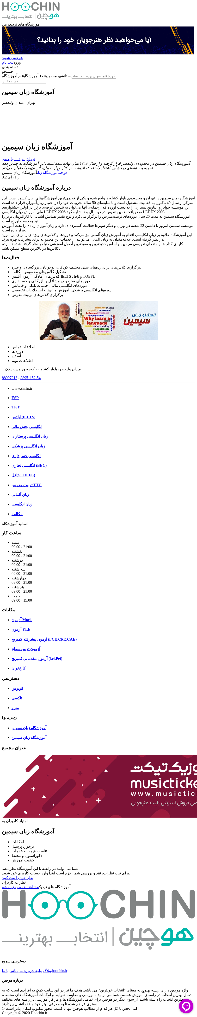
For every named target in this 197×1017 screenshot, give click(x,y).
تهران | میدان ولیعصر (18, 159)
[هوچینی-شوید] (98, 53)
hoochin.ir (59, 971)
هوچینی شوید (12, 58)
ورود (17, 62)
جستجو (7, 71)
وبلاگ (47, 971)
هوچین (63, 173)
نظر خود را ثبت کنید (17, 878)
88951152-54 (30, 378)
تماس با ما (10, 971)
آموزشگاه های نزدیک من (21, 24)
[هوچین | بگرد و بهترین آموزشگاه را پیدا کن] (31, 20)
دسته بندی (10, 67)
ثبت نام (7, 62)
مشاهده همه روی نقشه (20, 887)
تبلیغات (38, 971)
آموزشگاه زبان (48, 173)
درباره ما (26, 971)
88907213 (9, 378)
